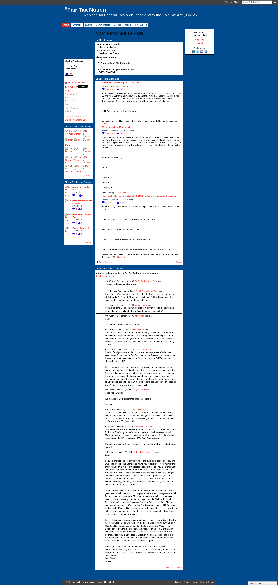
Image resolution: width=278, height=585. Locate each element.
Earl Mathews (139, 410)
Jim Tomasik (140, 316)
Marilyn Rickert (141, 305)
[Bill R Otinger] (78, 133)
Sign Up (228, 2)
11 (77, 195)
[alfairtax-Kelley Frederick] (69, 142)
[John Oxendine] (69, 160)
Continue (106, 123)
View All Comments (174, 568)
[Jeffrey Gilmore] (78, 168)
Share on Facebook (77, 82)
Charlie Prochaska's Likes (76, 120)
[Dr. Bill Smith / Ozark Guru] (86, 168)
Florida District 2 (80, 228)
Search (275, 2)
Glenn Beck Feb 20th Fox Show (117, 127)
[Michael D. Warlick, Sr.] (69, 168)
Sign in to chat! (255, 583)
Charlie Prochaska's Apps (76, 116)
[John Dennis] (69, 151)
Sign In (237, 2)
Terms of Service (207, 582)
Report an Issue (190, 582)
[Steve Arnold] (69, 133)
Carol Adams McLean (143, 426)
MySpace (72, 87)
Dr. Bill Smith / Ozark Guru (146, 281)
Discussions (70, 94)
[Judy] (86, 142)
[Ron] (78, 142)
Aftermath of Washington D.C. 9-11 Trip (121, 83)
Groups (68, 101)
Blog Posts (69, 91)
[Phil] (78, 151)
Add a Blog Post (106, 262)
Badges (177, 582)
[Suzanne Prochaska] (86, 160)
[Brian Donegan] (86, 151)
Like (70, 73)
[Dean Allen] (78, 160)
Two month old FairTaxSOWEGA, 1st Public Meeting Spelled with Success (139, 196)
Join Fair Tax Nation (105, 276)
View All (89, 176)
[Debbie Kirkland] (86, 133)
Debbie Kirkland (137, 330)
